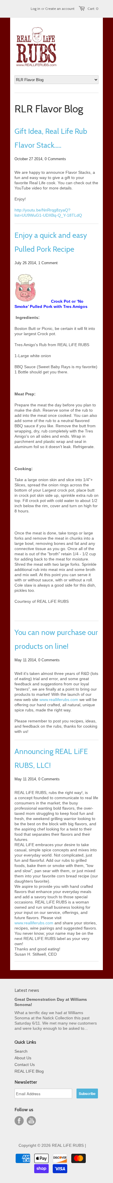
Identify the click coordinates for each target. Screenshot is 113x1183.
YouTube (31, 1120)
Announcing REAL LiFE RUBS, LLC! (51, 758)
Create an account (59, 8)
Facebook (19, 1120)
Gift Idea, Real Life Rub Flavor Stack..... (50, 138)
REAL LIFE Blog (29, 1071)
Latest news (26, 990)
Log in (35, 8)
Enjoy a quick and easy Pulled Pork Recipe (50, 242)
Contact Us (24, 1064)
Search (21, 1051)
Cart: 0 (93, 8)
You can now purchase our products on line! (56, 639)
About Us (22, 1058)
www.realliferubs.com (58, 699)
